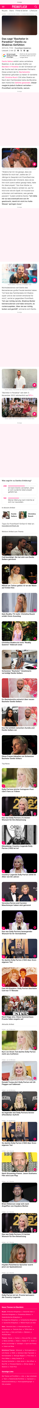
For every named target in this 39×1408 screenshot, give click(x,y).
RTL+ (31, 395)
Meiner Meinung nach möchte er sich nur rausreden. (21, 501)
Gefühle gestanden (22, 83)
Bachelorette (24, 72)
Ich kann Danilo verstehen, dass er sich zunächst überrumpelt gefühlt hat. (21, 490)
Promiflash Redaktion (23, 48)
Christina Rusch (11, 77)
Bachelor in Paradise (10, 67)
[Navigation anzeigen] (3, 7)
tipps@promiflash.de (10, 526)
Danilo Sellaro (7, 61)
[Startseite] (19, 6)
